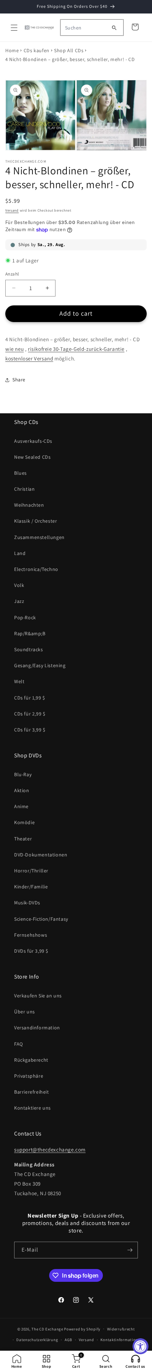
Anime (21, 806)
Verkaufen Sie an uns (38, 995)
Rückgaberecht (31, 1060)
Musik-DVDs (27, 902)
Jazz (19, 601)
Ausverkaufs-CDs (33, 441)
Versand (12, 210)
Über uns (24, 1011)
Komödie (24, 822)
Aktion (21, 790)
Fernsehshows (30, 935)
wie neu (14, 348)
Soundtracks (28, 649)
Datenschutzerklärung (37, 1339)
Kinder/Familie (31, 886)
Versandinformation (37, 1027)
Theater (23, 838)
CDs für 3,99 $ (29, 729)
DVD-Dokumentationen (40, 854)
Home (12, 50)
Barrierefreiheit (31, 1092)
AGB (68, 1339)
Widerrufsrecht (121, 1329)
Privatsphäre (28, 1076)
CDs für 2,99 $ (29, 713)
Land (19, 553)
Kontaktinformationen (121, 1339)
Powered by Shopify (82, 1328)
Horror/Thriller (31, 870)
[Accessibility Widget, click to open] (140, 1346)
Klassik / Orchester (35, 521)
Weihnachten (29, 505)
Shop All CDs (68, 50)
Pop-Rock (25, 617)
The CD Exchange (47, 1328)
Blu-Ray (22, 774)
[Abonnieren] (130, 1250)
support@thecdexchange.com (50, 1149)
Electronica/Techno (36, 569)
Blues (20, 473)
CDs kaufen (36, 50)
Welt (19, 681)
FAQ (18, 1044)
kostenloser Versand (29, 358)
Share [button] (18, 379)
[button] (14, 28)
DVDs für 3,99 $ (31, 951)
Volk (19, 585)
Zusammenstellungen (39, 537)
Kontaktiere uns (32, 1108)
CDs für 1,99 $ (29, 698)
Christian (24, 489)
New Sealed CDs (32, 457)
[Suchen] (114, 28)
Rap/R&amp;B (30, 633)
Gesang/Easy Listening (40, 665)
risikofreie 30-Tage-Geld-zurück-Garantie (76, 348)
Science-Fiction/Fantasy (41, 919)
